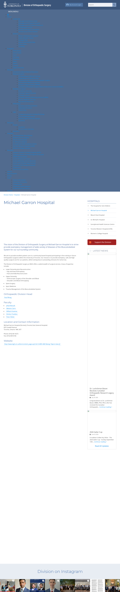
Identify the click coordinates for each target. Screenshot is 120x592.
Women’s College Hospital (21, 148)
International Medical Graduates (29, 82)
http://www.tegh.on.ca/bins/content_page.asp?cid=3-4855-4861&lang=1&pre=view (31, 344)
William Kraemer (11, 311)
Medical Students (18, 74)
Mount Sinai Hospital (20, 140)
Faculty (15, 125)
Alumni (9, 171)
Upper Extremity (18, 68)
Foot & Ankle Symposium (27, 116)
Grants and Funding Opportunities (24, 163)
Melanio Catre (11, 308)
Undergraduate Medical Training (29, 76)
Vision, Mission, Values (26, 38)
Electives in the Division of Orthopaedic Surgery (34, 80)
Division (15, 34)
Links (9, 178)
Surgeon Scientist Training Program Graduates (28, 155)
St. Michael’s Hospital (20, 142)
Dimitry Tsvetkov (11, 314)
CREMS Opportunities (20, 157)
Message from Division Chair (28, 21)
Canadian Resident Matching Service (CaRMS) (33, 97)
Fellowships (17, 104)
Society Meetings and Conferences (24, 161)
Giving (9, 176)
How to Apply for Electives (27, 99)
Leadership (16, 19)
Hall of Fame (23, 44)
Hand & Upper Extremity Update (29, 118)
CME (14, 112)
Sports (15, 63)
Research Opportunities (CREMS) (29, 85)
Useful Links (22, 110)
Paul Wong (7, 297)
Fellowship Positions (25, 108)
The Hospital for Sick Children (22, 135)
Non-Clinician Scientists (26, 129)
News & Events (12, 174)
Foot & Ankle (17, 53)
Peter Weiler (10, 317)
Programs (10, 49)
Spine (15, 61)
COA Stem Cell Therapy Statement (24, 165)
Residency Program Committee (29, 29)
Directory (10, 123)
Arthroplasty (17, 51)
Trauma (15, 65)
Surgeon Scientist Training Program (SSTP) (27, 152)
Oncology (16, 57)
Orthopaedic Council (25, 27)
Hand (15, 55)
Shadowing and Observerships (29, 78)
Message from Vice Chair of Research (31, 25)
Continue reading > (105, 407)
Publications (17, 167)
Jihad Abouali (10, 306)
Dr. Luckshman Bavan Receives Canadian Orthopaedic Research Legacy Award (102, 391)
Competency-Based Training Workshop (31, 114)
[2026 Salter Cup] (102, 411)
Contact (9, 191)
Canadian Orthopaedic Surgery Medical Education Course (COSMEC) (41, 87)
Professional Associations (21, 188)
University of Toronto (20, 182)
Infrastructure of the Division (28, 32)
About (9, 17)
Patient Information (19, 180)
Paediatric (16, 59)
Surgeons (22, 127)
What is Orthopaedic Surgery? (28, 36)
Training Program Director (27, 93)
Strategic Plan (23, 40)
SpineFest (22, 121)
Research (10, 150)
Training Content (24, 95)
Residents (16, 131)
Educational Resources (26, 102)
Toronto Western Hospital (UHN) (24, 146)
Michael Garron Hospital (21, 138)
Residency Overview (25, 91)
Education (10, 70)
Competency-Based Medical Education (25, 72)
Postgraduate (17, 184)
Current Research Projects (21, 159)
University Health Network (21, 186)
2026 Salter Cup (96, 432)
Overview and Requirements (28, 106)
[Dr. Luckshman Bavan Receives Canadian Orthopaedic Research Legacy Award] (102, 254)
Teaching (22, 46)
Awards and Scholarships (27, 42)
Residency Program (19, 89)
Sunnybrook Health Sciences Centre (25, 144)
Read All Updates (102, 446)
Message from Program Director (29, 23)
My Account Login (75, 5)
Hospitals (10, 133)
